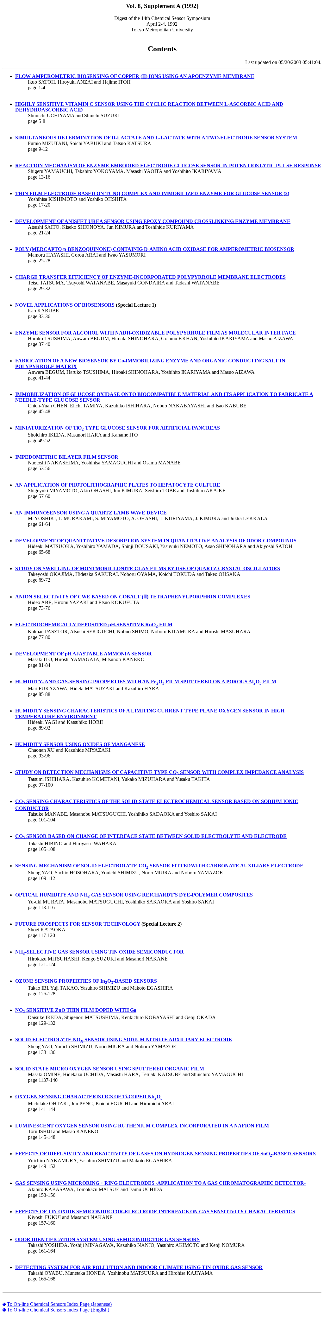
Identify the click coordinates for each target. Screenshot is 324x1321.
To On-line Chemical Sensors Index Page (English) (58, 1309)
